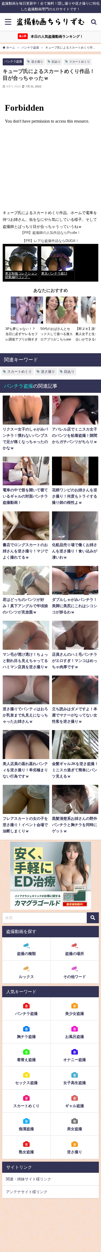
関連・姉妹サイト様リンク (28, 1179)
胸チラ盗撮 (26, 1036)
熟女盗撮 (26, 1152)
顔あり (56, 61)
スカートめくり (79, 61)
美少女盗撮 (74, 1013)
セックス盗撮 (26, 1083)
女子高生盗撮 (74, 1083)
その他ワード (74, 977)
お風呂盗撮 (74, 1036)
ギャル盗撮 (74, 1106)
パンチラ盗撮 (13, 61)
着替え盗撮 (26, 1060)
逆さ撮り (37, 61)
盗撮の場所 (74, 953)
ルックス (26, 977)
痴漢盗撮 (26, 1129)
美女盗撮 (74, 1129)
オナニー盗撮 (74, 1060)
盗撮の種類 (26, 953)
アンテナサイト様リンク (26, 1192)
